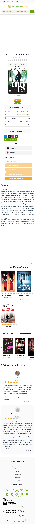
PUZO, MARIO (20, 357)
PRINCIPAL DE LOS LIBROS (23, 114)
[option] (7, 348)
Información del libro (16, 107)
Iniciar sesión (6, 1)
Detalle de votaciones (16, 131)
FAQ (17, 471)
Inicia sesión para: (12, 161)
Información (17, 469)
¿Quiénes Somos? (17, 466)
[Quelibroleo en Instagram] (12, 136)
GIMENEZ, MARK (17, 57)
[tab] (17, 107)
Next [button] (33, 347)
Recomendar (12, 139)
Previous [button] (2, 347)
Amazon (13, 148)
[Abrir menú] (32, 11)
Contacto (17, 480)
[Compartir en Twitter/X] (9, 136)
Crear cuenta (15, 1)
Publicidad (17, 477)
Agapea (12, 152)
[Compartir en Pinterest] (16, 136)
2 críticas (17, 103)
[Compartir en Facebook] (5, 136)
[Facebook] (7, 490)
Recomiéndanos (17, 474)
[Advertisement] (17, 34)
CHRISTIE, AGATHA (8, 357)
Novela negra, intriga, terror (21, 111)
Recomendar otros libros (15, 178)
